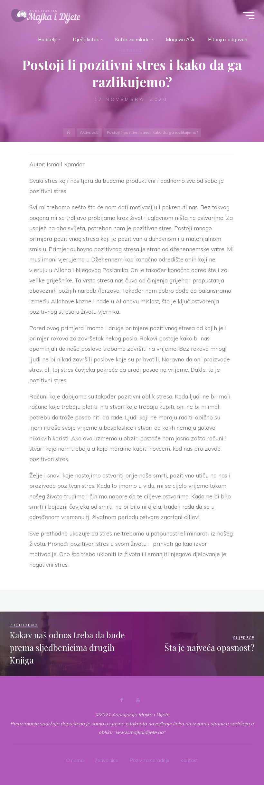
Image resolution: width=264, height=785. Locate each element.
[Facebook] (121, 700)
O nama (75, 760)
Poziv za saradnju (149, 760)
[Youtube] (138, 700)
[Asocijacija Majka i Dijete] (46, 15)
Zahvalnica (106, 760)
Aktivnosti (89, 132)
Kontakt (189, 760)
